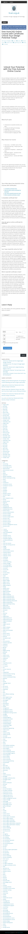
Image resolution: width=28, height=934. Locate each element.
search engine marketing (8, 820)
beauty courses (6, 501)
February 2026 (6, 414)
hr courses (5, 666)
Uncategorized (6, 900)
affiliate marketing (7, 476)
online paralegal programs (9, 753)
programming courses (17, 42)
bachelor (5, 492)
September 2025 (6, 421)
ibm (4, 670)
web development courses (9, 919)
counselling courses (7, 566)
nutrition (5, 740)
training (24, 42)
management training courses (10, 712)
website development (8, 922)
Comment (6, 315)
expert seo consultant (8, 630)
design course (6, 588)
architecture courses (7, 485)
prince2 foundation (7, 789)
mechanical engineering (8, 728)
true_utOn (4, 398)
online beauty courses (8, 747)
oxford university (7, 775)
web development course (8, 918)
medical (5, 731)
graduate (5, 652)
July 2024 (5, 443)
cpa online (5, 574)
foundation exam (7, 638)
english (4, 622)
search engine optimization (9, 821)
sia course (5, 860)
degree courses (6, 583)
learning (5, 701)
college (4, 546)
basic (4, 496)
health (4, 653)
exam (4, 625)
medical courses (6, 734)
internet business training (9, 673)
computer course (7, 554)
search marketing (7, 827)
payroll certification (7, 782)
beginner (5, 502)
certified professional (8, 540)
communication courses (8, 551)
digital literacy (6, 593)
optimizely (5, 770)
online (4, 743)
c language (5, 530)
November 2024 (6, 437)
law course (5, 686)
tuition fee (5, 891)
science (4, 812)
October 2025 (6, 420)
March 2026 (5, 412)
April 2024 (5, 448)
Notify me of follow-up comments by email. (20, 338)
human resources (7, 669)
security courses (6, 831)
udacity (4, 896)
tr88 (3, 389)
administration (6, 468)
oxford (4, 773)
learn (4, 692)
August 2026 (6, 404)
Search (3, 353)
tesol (4, 883)
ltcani (10, 40)
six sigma (5, 862)
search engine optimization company (11, 824)
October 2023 (6, 457)
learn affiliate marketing (8, 694)
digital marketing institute (9, 599)
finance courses (6, 635)
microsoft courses (7, 737)
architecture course (7, 484)
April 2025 (5, 429)
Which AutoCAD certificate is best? (12, 195)
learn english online (7, 697)
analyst (4, 481)
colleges (5, 548)
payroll (4, 781)
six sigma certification (8, 863)
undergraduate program (8, 905)
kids (4, 680)
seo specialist (6, 852)
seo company (6, 837)
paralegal (5, 776)
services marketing (7, 857)
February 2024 (6, 451)
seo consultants (6, 841)
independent (6, 672)
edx (4, 611)
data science (6, 577)
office (4, 742)
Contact (11, 2)
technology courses (7, 882)
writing (4, 925)
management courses (8, 711)
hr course (5, 664)
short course (6, 858)
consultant (5, 558)
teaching (5, 879)
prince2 (4, 787)
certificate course (7, 535)
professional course (7, 792)
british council (6, 510)
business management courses (10, 524)
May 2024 (5, 446)
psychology (5, 801)
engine (4, 614)
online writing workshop (8, 761)
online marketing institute (9, 751)
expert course (6, 628)
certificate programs (7, 538)
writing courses (6, 927)
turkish (4, 894)
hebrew (4, 659)
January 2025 (6, 434)
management (6, 708)
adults (4, 473)
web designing (6, 911)
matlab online (6, 726)
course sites (5, 569)
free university (6, 641)
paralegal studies (7, 779)
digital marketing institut (8, 597)
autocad (10, 26)
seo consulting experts (8, 843)
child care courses (7, 543)
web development (7, 916)
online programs (6, 754)
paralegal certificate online (9, 778)
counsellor (5, 568)
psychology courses (7, 804)
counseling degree (7, 565)
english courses (6, 624)
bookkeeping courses (8, 509)
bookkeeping (6, 506)
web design (5, 910)
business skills (6, 526)
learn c (4, 695)
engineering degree (7, 621)
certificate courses (9, 42)
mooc (4, 739)
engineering (5, 616)
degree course (6, 582)
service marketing (7, 855)
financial (5, 636)
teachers (5, 877)
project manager (6, 799)
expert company (6, 627)
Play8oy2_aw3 (5, 380)
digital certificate (7, 591)
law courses (5, 687)
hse (4, 667)
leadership (5, 689)
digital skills (5, 605)
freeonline (5, 645)
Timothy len (4, 393)
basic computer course (8, 498)
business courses (7, 521)
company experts (7, 552)
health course (6, 655)
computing (5, 557)
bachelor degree (6, 495)
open (4, 764)
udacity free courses (7, 897)
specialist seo (6, 868)
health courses (6, 656)
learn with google (7, 698)
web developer (6, 914)
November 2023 (6, 456)
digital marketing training (9, 603)
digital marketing (7, 594)
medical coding (6, 733)
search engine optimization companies (12, 823)
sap (4, 809)
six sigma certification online (9, 865)
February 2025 (6, 432)
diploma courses (6, 608)
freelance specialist (7, 642)
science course (6, 813)
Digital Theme (20, 932)
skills (4, 866)
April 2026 (5, 411)
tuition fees (5, 893)
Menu (5, 22)
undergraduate (6, 902)
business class (6, 518)
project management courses (9, 798)
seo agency (5, 834)
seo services (5, 851)
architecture (5, 482)
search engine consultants (9, 817)
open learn (5, 765)
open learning (6, 767)
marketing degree (7, 723)
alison (4, 479)
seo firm (5, 846)
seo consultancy (6, 838)
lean (4, 691)
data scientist (6, 579)
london (4, 706)
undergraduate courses (8, 904)
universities (5, 907)
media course (6, 729)
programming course (8, 795)
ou (3, 771)
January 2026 (6, 415)
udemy (4, 899)
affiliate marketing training (9, 478)
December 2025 (6, 417)
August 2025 (6, 423)
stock (4, 872)
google (4, 649)
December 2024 (6, 435)
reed (4, 807)
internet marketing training (9, 677)
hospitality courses (7, 663)
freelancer (5, 644)
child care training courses (9, 544)
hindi (4, 661)
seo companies (6, 835)
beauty (4, 499)
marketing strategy (7, 725)
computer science (7, 555)
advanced (5, 474)
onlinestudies (6, 762)
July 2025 (5, 425)
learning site (6, 703)
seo (3, 832)
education (5, 610)
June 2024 (5, 445)
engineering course (7, 617)
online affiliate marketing (8, 745)
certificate (5, 534)
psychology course (7, 803)
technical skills (6, 880)
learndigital (5, 700)
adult (4, 471)
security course (6, 829)
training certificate (7, 886)
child (4, 541)
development (6, 589)
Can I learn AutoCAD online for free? (12, 193)
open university (6, 768)
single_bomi (4, 385)
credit (4, 575)
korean (4, 681)
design (4, 586)
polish (4, 785)
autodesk (19, 40)
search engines (6, 826)
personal (5, 784)
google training (6, 650)
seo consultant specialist (8, 840)
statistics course (6, 869)
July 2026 (5, 406)
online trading (6, 756)
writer (4, 924)
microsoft (5, 736)
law (3, 684)
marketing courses (7, 722)
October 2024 (6, 439)
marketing (5, 715)
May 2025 (5, 428)
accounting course (7, 465)
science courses (6, 815)
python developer (7, 806)
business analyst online (8, 516)
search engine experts (8, 818)
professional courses (7, 793)
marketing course (7, 720)
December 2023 (6, 454)
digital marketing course (8, 596)
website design (6, 921)
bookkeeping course (7, 507)
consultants (5, 560)
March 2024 (5, 449)
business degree (6, 523)
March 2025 (5, 431)
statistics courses (7, 871)
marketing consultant (8, 719)
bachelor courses (7, 493)
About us (5, 2)
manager (5, 714)
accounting (5, 464)
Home (5, 26)
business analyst (7, 515)
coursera (5, 571)
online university (7, 759)
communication (6, 549)
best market (5, 504)
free (4, 639)
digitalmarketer (6, 607)
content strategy (6, 563)
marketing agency (7, 717)
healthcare (5, 658)
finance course (6, 633)
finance (4, 631)
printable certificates (7, 790)
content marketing (7, 561)
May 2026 (5, 409)
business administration (8, 512)
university (5, 908)
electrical (5, 613)
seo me (4, 848)
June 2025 (5, 426)
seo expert (5, 845)
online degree (6, 748)
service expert (6, 854)
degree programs (7, 585)
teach (4, 874)
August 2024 (6, 442)
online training (6, 757)
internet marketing (7, 675)
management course (7, 709)
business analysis (7, 513)
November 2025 (6, 418)
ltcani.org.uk (14, 13)
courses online (6, 572)
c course (5, 529)
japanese (5, 678)
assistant (5, 487)
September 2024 (6, 440)
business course (6, 520)
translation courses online (9, 888)
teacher (4, 876)
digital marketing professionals (10, 600)
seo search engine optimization (10, 849)
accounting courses (7, 467)
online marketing (7, 750)
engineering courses (7, 619)
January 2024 (6, 453)
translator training (7, 890)
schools (4, 810)
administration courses (8, 470)
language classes (7, 683)
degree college (6, 580)
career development (7, 532)
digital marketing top (7, 602)
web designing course (8, 913)
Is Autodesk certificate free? (10, 188)
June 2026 (5, 407)
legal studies (6, 705)
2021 (4, 462)
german (4, 647)
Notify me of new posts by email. (10, 342)
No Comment (5, 44)
